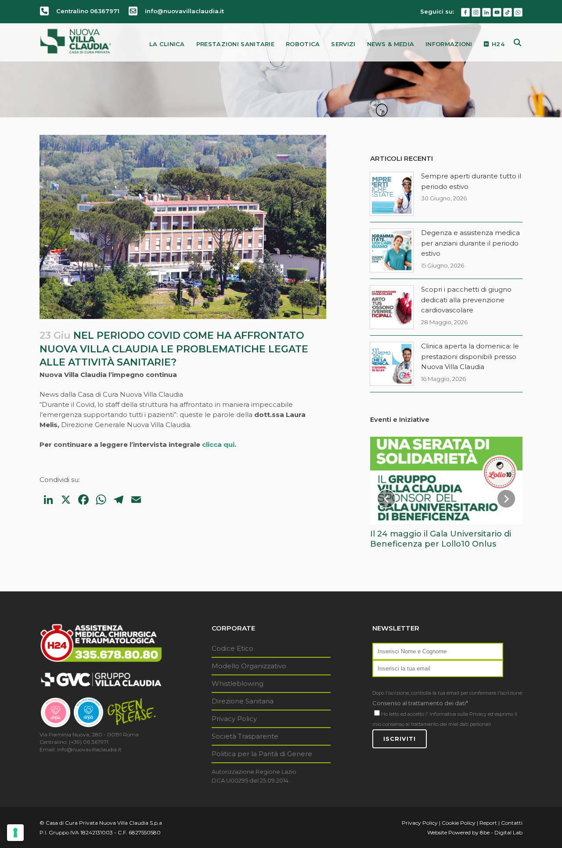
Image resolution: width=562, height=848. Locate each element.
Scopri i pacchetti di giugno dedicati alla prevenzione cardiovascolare (466, 299)
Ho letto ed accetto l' (404, 714)
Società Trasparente (245, 736)
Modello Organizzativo (249, 666)
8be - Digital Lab (501, 832)
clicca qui (218, 444)
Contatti (511, 822)
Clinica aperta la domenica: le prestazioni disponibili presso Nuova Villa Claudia (470, 356)
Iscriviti (399, 738)
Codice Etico (232, 648)
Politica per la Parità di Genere (262, 754)
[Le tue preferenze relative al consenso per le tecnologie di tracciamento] (15, 832)
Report (488, 822)
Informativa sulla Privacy (457, 714)
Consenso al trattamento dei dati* (420, 703)
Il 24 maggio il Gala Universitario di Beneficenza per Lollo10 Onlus (440, 539)
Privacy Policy (234, 718)
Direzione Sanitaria (243, 701)
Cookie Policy (459, 822)
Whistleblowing (237, 683)
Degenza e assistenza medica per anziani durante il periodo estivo (470, 242)
